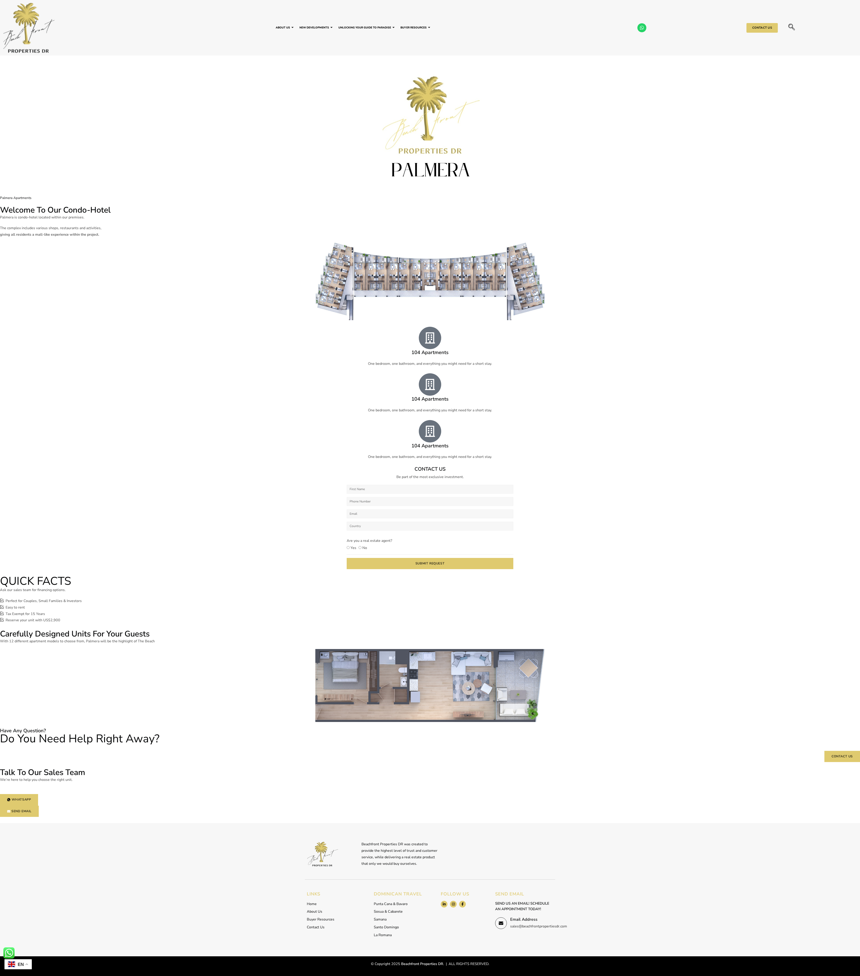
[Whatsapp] (641, 27)
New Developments (314, 27)
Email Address (524, 919)
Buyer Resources (413, 27)
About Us (283, 27)
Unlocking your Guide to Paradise (364, 27)
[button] (791, 27)
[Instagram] (453, 904)
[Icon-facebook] (462, 904)
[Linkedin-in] (444, 904)
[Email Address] (501, 923)
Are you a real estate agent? (369, 540)
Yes (353, 547)
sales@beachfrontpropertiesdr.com (538, 926)
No (364, 547)
